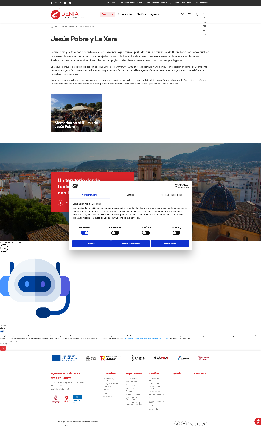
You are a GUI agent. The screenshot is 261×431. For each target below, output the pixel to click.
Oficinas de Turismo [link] (154, 379)
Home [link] (56, 27)
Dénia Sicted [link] (109, 3)
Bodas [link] (129, 391)
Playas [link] (106, 390)
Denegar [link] (91, 244)
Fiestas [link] (106, 393)
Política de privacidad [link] (90, 422)
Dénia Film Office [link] (183, 3)
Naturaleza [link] (108, 387)
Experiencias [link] (125, 14)
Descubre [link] (107, 14)
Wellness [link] (130, 388)
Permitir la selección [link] (130, 244)
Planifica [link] (141, 14)
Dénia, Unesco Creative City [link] (158, 3)
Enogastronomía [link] (110, 384)
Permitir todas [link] (169, 244)
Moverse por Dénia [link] (154, 387)
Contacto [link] (200, 373)
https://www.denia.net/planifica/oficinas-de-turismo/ (147, 339)
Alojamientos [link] (154, 392)
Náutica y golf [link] (132, 385)
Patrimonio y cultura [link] (108, 379)
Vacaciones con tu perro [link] (157, 402)
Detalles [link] (130, 195)
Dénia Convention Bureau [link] (130, 3)
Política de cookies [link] (74, 422)
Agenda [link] (154, 14)
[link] (257, 421)
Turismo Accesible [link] (156, 395)
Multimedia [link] (153, 409)
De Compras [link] (131, 379)
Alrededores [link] (73, 27)
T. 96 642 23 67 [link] (57, 386)
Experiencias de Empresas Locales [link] (134, 403)
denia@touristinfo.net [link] (60, 389)
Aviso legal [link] (62, 422)
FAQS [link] (151, 406)
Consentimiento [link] (89, 195)
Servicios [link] (153, 398)
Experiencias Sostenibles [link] (131, 398)
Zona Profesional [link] (202, 3)
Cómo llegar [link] (154, 384)
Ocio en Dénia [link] (132, 382)
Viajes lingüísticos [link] (134, 394)
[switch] (115, 233)
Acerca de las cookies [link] (171, 195)
